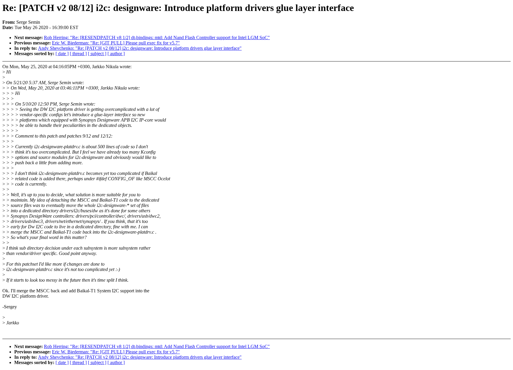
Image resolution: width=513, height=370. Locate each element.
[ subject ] (97, 53)
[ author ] (116, 53)
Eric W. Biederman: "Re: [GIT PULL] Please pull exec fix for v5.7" (116, 42)
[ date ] (62, 53)
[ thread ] (78, 53)
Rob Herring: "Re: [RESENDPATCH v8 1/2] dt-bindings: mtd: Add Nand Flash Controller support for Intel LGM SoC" (157, 37)
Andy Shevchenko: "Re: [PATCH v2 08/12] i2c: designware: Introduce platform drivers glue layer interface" (140, 48)
